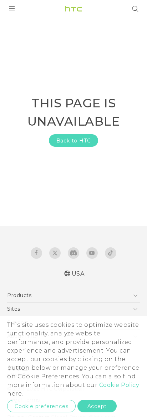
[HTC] (73, 8)
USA (78, 273)
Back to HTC (73, 140)
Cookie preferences (41, 406)
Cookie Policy (119, 385)
